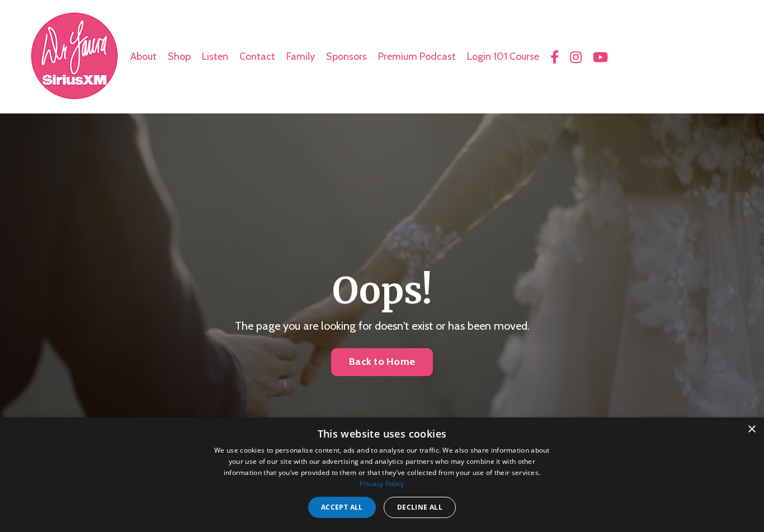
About (143, 56)
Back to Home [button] (382, 361)
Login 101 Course (503, 56)
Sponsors (346, 56)
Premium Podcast (417, 56)
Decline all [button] (419, 507)
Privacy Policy (382, 483)
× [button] (751, 429)
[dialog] (382, 474)
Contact (257, 56)
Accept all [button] (342, 507)
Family (300, 56)
